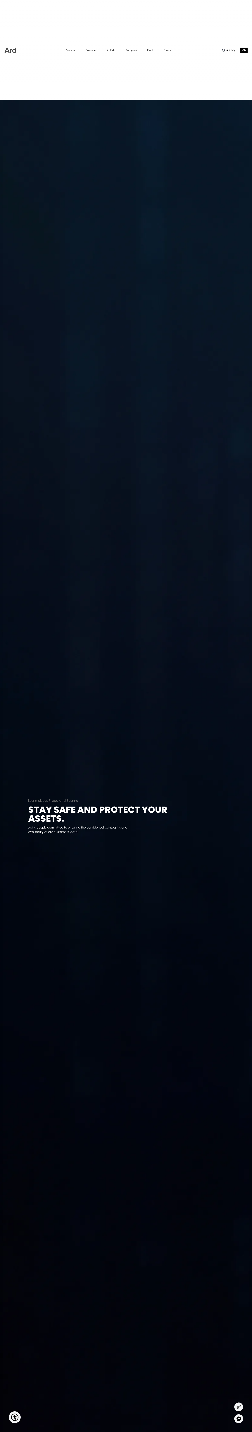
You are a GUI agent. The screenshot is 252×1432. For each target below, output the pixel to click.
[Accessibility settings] (15, 1417)
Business (91, 50)
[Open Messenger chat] (238, 1418)
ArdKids (110, 50)
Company (131, 50)
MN (243, 50)
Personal (70, 50)
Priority (167, 50)
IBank (150, 50)
